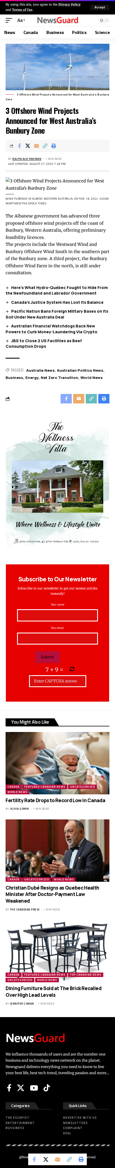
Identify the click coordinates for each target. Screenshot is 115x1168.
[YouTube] (33, 1088)
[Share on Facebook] (19, 145)
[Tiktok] (46, 1088)
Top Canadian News (85, 975)
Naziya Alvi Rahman (26, 159)
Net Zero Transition (59, 377)
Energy (32, 377)
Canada (14, 787)
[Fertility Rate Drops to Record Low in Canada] (57, 763)
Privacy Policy (69, 4)
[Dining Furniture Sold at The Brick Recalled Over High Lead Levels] (57, 951)
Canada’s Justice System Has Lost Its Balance (57, 302)
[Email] (36, 145)
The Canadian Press (25, 909)
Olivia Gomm (19, 809)
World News (91, 377)
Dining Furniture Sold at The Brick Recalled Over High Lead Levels (54, 991)
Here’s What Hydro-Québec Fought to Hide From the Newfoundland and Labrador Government (57, 290)
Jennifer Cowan (22, 1004)
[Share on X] (28, 145)
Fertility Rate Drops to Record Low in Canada (55, 800)
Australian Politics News (80, 370)
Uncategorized (82, 787)
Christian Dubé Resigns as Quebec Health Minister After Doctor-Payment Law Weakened (52, 894)
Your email (57, 628)
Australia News (40, 370)
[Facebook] (9, 1088)
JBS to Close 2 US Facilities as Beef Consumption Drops (44, 343)
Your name (57, 604)
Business (14, 377)
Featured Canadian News (44, 787)
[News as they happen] (57, 20)
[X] (21, 1088)
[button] (99, 7)
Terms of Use (22, 10)
